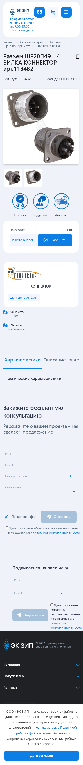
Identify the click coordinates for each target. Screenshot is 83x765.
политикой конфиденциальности (56, 533)
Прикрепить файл (24, 517)
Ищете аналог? (23, 240)
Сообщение (14, 487)
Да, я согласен (41, 755)
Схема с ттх (16, 312)
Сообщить (58, 240)
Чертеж (16, 325)
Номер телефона (17, 476)
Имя (8, 454)
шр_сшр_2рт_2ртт (24, 297)
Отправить (62, 517)
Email (9, 465)
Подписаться (34, 615)
